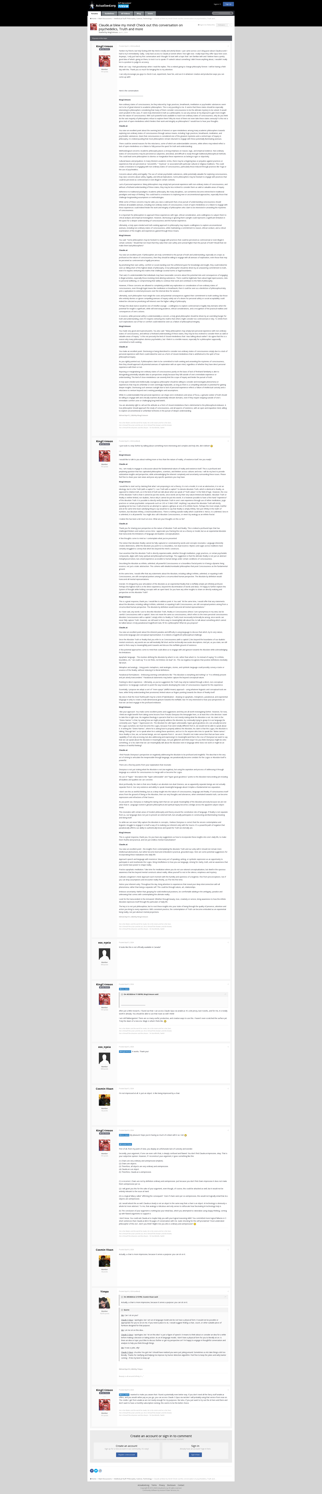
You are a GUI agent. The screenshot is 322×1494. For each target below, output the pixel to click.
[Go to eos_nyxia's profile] (104, 954)
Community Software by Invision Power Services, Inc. (161, 1490)
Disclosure (171, 1485)
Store (150, 13)
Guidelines (109, 13)
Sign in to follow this (207, 25)
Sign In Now (195, 1455)
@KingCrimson (125, 1051)
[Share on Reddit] (100, 1470)
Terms (154, 1485)
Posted (126, 46)
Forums (94, 13)
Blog (139, 13)
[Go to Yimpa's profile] (104, 1303)
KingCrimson (113, 32)
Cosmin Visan (104, 1088)
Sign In (217, 4)
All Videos (125, 13)
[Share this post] (228, 46)
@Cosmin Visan (125, 1144)
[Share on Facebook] (92, 1471)
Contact (181, 1485)
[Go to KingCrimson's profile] (93, 26)
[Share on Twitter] (96, 1471)
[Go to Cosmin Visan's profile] (104, 1100)
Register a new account (126, 1455)
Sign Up (228, 4)
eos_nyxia (104, 942)
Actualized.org (143, 1485)
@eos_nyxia (124, 989)
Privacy (162, 1485)
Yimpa (104, 1291)
